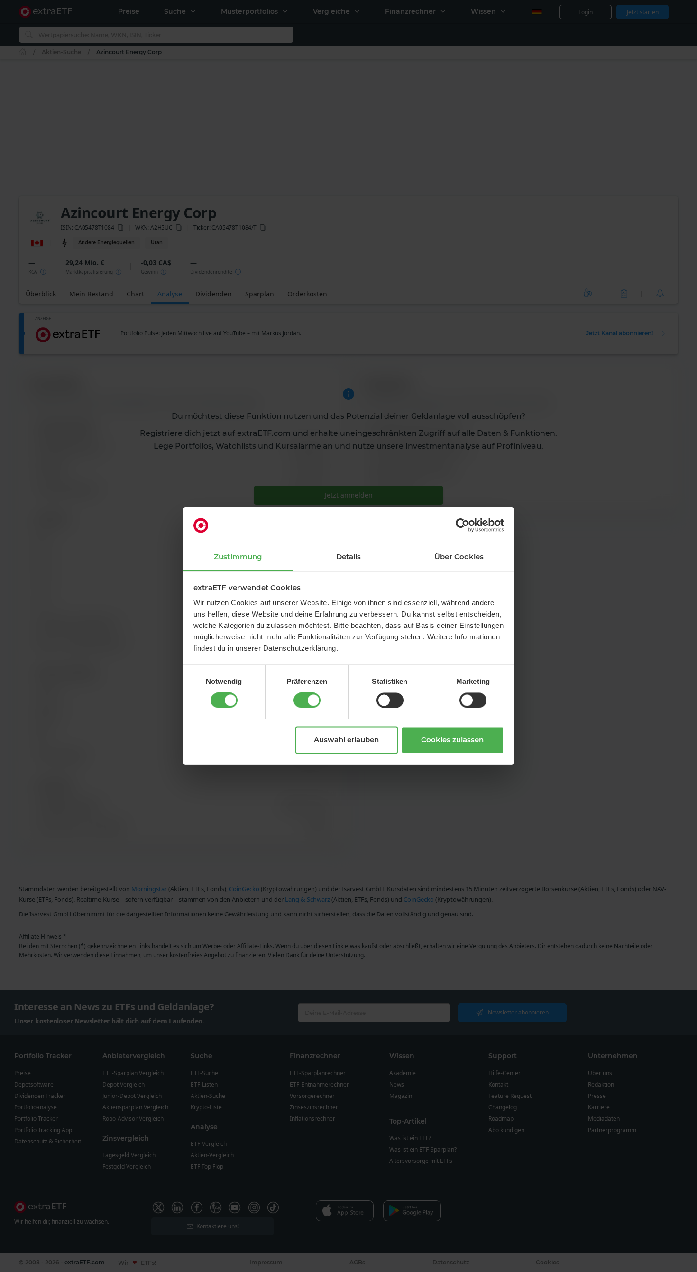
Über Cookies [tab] (459, 556)
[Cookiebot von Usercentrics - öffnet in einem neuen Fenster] (462, 525)
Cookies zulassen (452, 739)
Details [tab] (348, 556)
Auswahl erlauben (346, 739)
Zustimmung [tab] (238, 556)
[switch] (307, 700)
